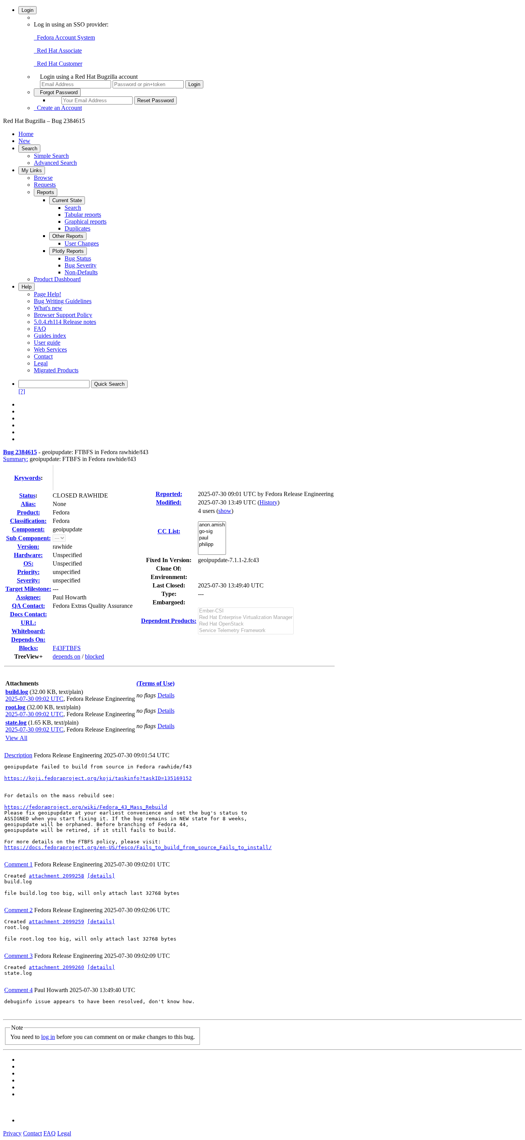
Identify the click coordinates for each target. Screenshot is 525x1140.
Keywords (27, 478)
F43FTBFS (67, 648)
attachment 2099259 (56, 921)
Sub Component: (28, 538)
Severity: (28, 580)
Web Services (50, 349)
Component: (28, 529)
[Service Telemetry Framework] (245, 630)
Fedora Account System (64, 37)
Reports (45, 192)
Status (27, 495)
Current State (67, 200)
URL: (28, 622)
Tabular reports (83, 214)
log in (48, 1037)
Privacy (12, 1133)
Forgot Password (57, 92)
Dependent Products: (168, 620)
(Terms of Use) (155, 683)
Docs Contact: (28, 614)
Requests (45, 184)
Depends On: (28, 639)
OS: (28, 563)
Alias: (28, 504)
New (24, 141)
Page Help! (47, 294)
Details (166, 695)
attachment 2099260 (56, 967)
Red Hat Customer (58, 63)
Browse (43, 177)
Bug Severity (80, 265)
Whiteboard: (28, 631)
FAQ (40, 328)
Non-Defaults (81, 272)
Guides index (50, 335)
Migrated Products (56, 370)
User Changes (82, 243)
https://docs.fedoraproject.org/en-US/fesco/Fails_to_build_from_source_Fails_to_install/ (138, 847)
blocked (94, 656)
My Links (32, 170)
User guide (47, 342)
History (268, 502)
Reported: (169, 494)
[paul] (212, 538)
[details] (101, 876)
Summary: (15, 459)
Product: (28, 512)
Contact (43, 356)
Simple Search (51, 156)
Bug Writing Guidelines (62, 301)
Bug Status (78, 258)
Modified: (168, 502)
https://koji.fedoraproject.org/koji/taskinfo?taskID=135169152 (98, 778)
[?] (21, 391)
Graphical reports (85, 221)
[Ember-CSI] (245, 611)
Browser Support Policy (63, 315)
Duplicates (77, 228)
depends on (66, 656)
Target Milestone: (28, 589)
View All (16, 738)
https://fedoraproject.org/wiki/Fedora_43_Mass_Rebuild (85, 807)
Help (27, 287)
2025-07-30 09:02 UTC (34, 698)
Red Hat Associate (58, 50)
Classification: (28, 521)
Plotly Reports (68, 251)
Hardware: (28, 555)
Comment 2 (18, 910)
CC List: (169, 531)
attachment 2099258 (56, 876)
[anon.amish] (212, 525)
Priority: (28, 572)
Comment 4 (18, 990)
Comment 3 (18, 955)
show (224, 511)
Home (25, 134)
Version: (28, 546)
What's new (48, 308)
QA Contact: (28, 605)
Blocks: (28, 648)
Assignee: (28, 597)
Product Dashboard (57, 279)
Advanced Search (55, 162)
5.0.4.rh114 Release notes (65, 322)
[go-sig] (212, 531)
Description (18, 755)
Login (27, 10)
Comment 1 (18, 864)
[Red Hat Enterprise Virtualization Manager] (245, 617)
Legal (41, 363)
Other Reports (67, 236)
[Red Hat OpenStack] (245, 624)
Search (29, 148)
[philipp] (212, 544)
